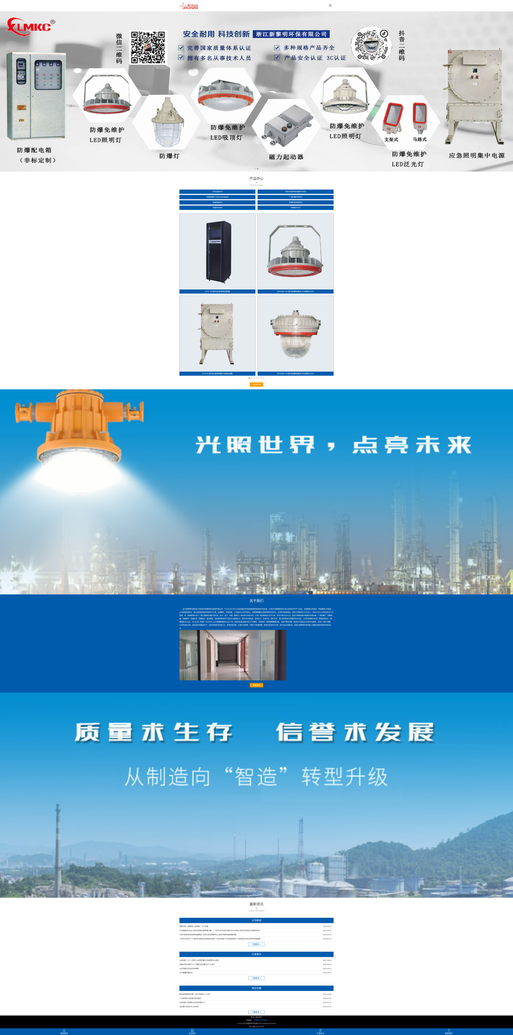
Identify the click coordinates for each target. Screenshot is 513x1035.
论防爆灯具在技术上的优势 (189, 1007)
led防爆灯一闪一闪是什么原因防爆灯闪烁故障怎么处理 (199, 960)
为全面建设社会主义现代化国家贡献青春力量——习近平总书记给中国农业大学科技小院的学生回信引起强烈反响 (219, 931)
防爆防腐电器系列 (295, 202)
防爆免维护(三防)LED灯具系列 (217, 197)
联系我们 (259, 1017)
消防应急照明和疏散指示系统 (295, 192)
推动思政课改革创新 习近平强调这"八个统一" (195, 994)
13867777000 (260, 1020)
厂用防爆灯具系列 (295, 197)
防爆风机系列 (217, 208)
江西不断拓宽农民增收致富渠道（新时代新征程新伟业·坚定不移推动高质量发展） (208, 935)
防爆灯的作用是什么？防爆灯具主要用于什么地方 (197, 964)
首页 (252, 1017)
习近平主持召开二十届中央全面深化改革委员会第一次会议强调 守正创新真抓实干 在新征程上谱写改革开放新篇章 (219, 939)
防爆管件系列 (295, 208)
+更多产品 (256, 384)
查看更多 (256, 685)
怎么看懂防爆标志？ (186, 973)
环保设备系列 (217, 192)
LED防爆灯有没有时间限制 (189, 969)
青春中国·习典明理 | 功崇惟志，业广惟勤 (193, 926)
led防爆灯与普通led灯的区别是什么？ (192, 1002)
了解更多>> (256, 944)
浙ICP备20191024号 (256, 1027)
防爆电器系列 (217, 202)
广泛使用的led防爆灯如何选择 (190, 998)
